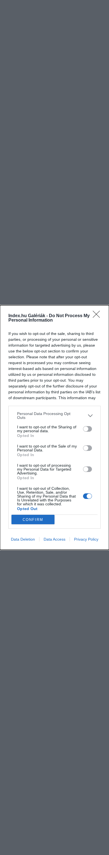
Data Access (54, 539)
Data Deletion (23, 539)
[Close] (98, 316)
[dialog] (54, 427)
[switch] (87, 429)
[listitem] (54, 415)
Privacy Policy (86, 539)
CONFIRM (33, 520)
